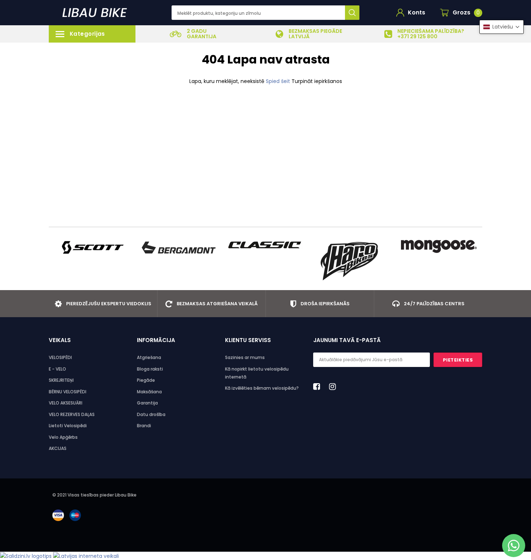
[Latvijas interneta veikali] (86, 555)
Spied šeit (279, 81)
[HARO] (352, 261)
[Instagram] (334, 386)
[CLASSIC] (265, 244)
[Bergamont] (179, 247)
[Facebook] (318, 386)
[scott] (92, 247)
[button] (501, 27)
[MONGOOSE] (439, 246)
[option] (193, 34)
